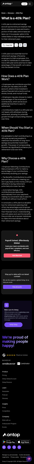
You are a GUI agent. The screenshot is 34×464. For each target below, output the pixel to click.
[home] (7, 3)
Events (4, 427)
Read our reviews (22, 355)
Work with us (6, 420)
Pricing (4, 375)
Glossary (5, 398)
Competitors (6, 411)
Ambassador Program (9, 423)
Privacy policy (15, 457)
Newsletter (5, 391)
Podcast (4, 395)
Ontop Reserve (7, 382)
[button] (29, 4)
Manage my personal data (10, 455)
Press (4, 407)
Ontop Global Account (9, 379)
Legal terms (5, 457)
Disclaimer (23, 457)
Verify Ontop (13, 324)
